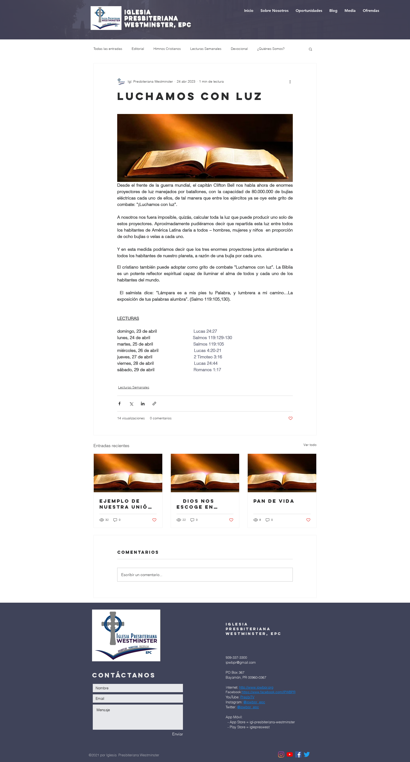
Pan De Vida (274, 501)
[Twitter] (307, 754)
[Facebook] (298, 754)
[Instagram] (281, 754)
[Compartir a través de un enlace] (154, 403)
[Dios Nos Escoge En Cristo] (205, 473)
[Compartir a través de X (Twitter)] (131, 403)
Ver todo (310, 445)
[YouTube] (290, 754)
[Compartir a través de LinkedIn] (142, 403)
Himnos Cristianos (167, 49)
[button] (310, 49)
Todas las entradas (107, 49)
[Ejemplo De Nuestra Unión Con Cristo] (128, 473)
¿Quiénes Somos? (270, 49)
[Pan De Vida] (282, 473)
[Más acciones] (290, 81)
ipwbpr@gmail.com (241, 662)
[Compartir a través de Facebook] (119, 403)
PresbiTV (247, 697)
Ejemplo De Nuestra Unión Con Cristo (125, 504)
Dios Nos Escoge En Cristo (195, 504)
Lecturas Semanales (205, 49)
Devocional (239, 49)
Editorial (138, 49)
